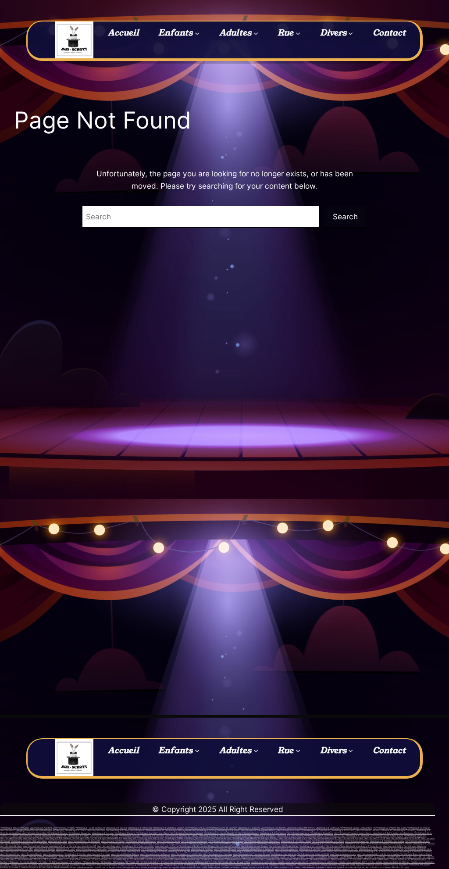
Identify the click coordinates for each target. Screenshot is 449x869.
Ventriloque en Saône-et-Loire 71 (147, 830)
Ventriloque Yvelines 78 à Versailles (29, 841)
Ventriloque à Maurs (124, 833)
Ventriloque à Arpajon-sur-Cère (152, 833)
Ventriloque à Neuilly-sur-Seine (328, 841)
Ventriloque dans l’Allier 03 (227, 843)
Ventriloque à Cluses (130, 835)
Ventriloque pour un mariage (217, 854)
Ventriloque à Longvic (418, 827)
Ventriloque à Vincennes (350, 838)
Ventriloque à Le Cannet (390, 849)
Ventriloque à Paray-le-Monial (180, 830)
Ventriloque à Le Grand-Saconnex (381, 851)
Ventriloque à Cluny (206, 830)
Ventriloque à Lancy (53, 854)
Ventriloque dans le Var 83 (82, 846)
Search (345, 216)
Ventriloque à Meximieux (61, 843)
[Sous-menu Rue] (298, 32)
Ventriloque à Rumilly (78, 835)
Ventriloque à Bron (313, 835)
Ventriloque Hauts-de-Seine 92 (84, 841)
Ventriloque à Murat (57, 833)
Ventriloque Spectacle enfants (416, 854)
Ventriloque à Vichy (58, 846)
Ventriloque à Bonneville (53, 835)
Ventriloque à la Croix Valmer (284, 846)
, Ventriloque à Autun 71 (228, 830)
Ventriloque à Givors (82, 838)
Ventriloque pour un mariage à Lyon (251, 854)
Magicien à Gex (205, 843)
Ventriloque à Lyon (65, 849)
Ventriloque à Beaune (98, 830)
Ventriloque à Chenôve (327, 827)
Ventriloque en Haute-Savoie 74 (220, 833)
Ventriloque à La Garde (166, 846)
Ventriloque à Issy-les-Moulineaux (225, 841)
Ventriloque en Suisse (85, 851)
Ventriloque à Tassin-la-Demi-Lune (213, 838)
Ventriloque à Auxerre (41, 827)
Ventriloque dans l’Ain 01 (244, 838)
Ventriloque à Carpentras (154, 849)
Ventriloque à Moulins (11, 846)
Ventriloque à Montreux (287, 851)
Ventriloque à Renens (242, 851)
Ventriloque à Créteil (374, 838)
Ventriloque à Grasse (16, 851)
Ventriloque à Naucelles (33, 833)
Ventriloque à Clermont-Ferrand (186, 833)
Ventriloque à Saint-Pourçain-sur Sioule (288, 843)
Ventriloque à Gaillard (30, 835)
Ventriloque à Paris (57, 841)
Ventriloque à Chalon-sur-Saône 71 (374, 830)
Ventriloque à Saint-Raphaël (340, 846)
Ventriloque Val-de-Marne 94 (322, 838)
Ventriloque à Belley (267, 838)
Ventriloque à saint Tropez (254, 846)
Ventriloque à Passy (248, 833)
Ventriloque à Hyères (415, 846)
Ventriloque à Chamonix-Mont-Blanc (352, 833)
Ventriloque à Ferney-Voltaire (124, 843)
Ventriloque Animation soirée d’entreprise (378, 854)
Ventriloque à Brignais (264, 835)
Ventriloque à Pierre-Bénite (108, 838)
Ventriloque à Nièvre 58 (140, 827)
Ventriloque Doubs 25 (248, 827)
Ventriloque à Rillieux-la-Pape (179, 838)
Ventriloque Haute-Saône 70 (90, 827)
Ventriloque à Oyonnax (357, 841)
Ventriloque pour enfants (283, 854)
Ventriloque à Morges (198, 851)
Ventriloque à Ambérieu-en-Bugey (387, 841)
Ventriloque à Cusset (424, 843)
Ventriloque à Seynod (152, 835)
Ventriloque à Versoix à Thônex (415, 851)
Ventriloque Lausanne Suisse (155, 854)
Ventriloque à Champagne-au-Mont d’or (143, 838)
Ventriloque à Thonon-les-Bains (181, 835)
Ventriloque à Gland (156, 851)
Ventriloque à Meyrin (31, 854)
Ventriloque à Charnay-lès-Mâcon (258, 830)
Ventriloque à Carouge (98, 854)
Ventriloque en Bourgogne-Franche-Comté (22, 856)
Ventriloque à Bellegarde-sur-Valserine (28, 843)
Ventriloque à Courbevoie (194, 841)
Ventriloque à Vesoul (116, 827)
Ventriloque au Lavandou (312, 846)
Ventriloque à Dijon (119, 830)
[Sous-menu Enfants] (197, 32)
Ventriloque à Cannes (62, 851)
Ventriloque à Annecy (298, 833)
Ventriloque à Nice (368, 849)
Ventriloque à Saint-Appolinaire (356, 827)
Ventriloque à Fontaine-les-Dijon (389, 827)
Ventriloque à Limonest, (358, 835)
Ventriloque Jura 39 (195, 827)
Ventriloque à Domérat (377, 843)
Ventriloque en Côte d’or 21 (300, 827)
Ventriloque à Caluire (415, 835)
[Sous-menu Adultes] (255, 32)
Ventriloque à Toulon (44, 849)
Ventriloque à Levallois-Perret (296, 841)
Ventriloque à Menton (310, 849)
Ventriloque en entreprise (343, 854)
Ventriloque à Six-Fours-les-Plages (197, 846)
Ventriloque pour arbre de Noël (313, 854)
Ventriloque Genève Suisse (125, 854)
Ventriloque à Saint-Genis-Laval (386, 835)
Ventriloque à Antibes (39, 851)
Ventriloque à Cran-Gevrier (104, 835)
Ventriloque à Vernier (75, 854)
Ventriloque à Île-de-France (293, 838)
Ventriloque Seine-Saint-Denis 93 (403, 838)
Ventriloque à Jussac (103, 833)
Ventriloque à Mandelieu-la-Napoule (255, 849)
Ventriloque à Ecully (334, 835)
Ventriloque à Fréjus (393, 846)
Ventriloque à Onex (10, 854)
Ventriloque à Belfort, (89, 856)
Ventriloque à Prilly (136, 851)
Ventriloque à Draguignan (368, 846)
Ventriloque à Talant (75, 830)
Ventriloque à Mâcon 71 (343, 830)
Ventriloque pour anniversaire (91, 849)
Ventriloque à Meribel (185, 843)
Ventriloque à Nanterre (113, 841)
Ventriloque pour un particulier (186, 854)
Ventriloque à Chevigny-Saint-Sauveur (20, 830)
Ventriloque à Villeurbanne (290, 835)
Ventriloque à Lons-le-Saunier (221, 827)
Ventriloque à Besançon (273, 827)
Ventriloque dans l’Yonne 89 (14, 827)
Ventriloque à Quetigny (52, 830)
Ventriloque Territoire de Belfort (61, 856)
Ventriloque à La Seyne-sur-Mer (16, 849)
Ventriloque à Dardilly (11, 838)
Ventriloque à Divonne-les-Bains (91, 843)
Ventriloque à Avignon (202, 849)
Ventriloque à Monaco (225, 849)
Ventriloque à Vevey (220, 851)
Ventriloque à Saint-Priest (58, 838)
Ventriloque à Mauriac (79, 833)
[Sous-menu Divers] (350, 32)
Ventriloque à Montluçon (35, 846)
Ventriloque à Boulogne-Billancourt (262, 841)
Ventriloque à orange (179, 849)
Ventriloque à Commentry (254, 843)
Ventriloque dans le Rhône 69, (213, 835)
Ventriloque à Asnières (168, 841)
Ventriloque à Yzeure (401, 843)
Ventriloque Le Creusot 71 (316, 830)
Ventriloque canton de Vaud (111, 851)
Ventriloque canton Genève (348, 851)
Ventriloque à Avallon (64, 827)
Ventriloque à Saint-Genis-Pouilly (157, 843)
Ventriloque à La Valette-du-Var (137, 846)
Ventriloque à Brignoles (109, 846)
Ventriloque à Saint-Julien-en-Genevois (393, 833)
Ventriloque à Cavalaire (228, 846)
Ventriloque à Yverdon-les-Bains (316, 851)
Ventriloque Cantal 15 (404, 830)
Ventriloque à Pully (176, 851)
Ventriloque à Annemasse (273, 833)
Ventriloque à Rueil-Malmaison (140, 841)
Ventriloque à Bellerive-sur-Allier (348, 843)
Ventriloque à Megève (321, 833)
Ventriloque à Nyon (264, 851)
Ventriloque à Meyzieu (240, 835)
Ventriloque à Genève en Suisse (123, 849)
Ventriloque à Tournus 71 (290, 830)
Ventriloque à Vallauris (286, 849)
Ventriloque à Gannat (320, 843)
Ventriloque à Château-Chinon (168, 827)
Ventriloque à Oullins (33, 838)
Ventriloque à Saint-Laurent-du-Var (339, 849)
